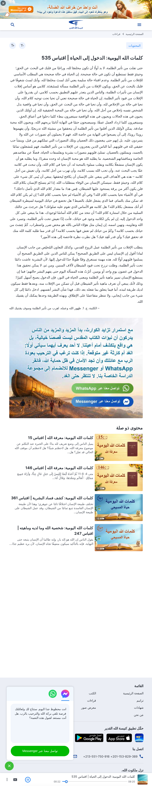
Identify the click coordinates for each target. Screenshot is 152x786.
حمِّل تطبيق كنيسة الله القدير (124, 728)
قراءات (116, 34)
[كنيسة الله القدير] (76, 24)
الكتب (92, 693)
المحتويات (134, 45)
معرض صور (88, 707)
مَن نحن (138, 715)
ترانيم (140, 700)
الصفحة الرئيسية (134, 34)
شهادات (138, 707)
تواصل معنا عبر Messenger (40, 751)
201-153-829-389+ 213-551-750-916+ (110, 756)
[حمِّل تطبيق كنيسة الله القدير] (139, 738)
